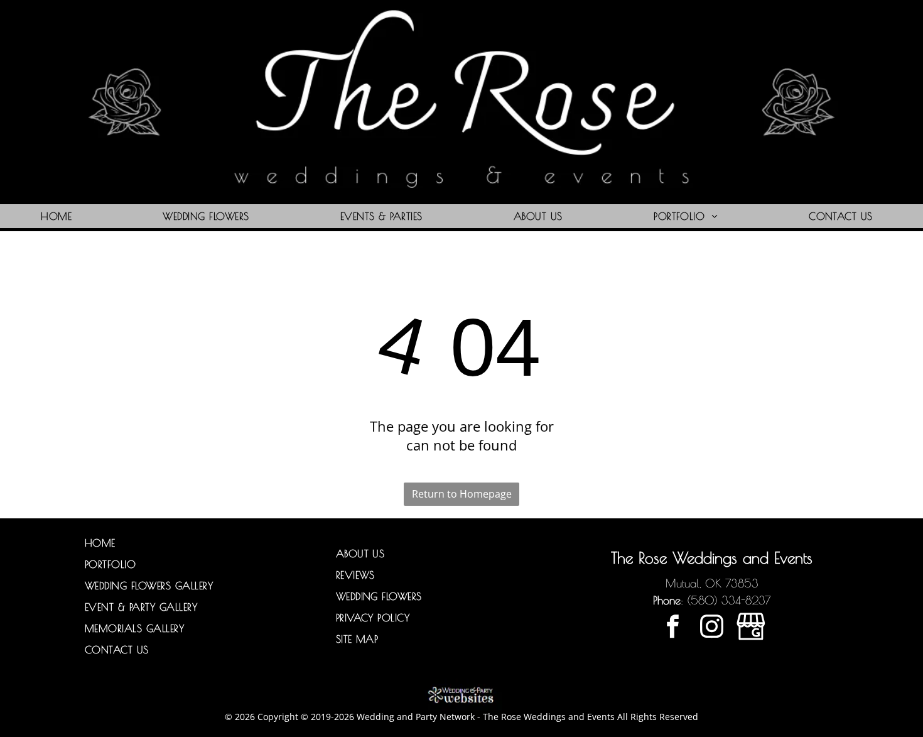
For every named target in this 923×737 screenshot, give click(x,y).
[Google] (751, 628)
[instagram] (712, 628)
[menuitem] (60, 216)
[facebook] (673, 628)
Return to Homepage (462, 494)
